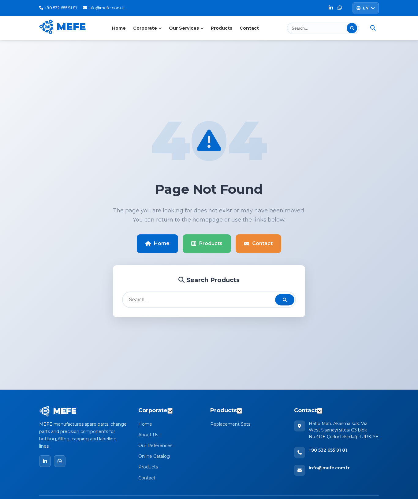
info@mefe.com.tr (329, 468)
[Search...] (352, 28)
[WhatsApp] (340, 8)
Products (221, 28)
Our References (155, 445)
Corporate (145, 28)
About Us (148, 435)
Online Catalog (154, 456)
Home (119, 28)
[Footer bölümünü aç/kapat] (170, 411)
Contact (249, 28)
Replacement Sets (230, 424)
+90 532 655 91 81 (328, 450)
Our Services (184, 28)
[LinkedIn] (331, 8)
